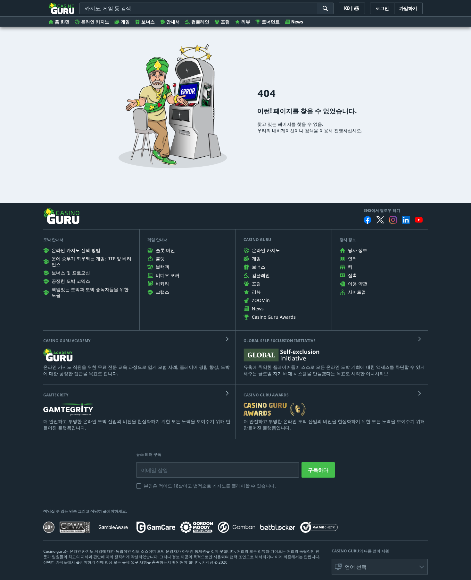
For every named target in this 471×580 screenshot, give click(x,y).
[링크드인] (406, 220)
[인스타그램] (393, 220)
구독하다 (318, 469)
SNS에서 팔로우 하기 (382, 210)
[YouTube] (419, 220)
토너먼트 (271, 22)
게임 (125, 22)
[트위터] (380, 220)
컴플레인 (200, 22)
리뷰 (245, 22)
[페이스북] (367, 220)
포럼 (225, 22)
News (297, 22)
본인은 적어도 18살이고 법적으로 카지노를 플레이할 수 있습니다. (210, 486)
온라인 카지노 (95, 22)
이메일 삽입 (149, 465)
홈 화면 (62, 22)
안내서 (173, 22)
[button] (380, 567)
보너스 (148, 22)
